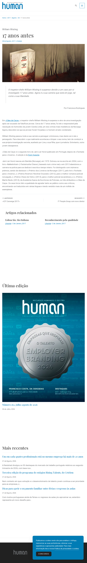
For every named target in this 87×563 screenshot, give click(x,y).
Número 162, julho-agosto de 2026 (19, 404)
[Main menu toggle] (82, 5)
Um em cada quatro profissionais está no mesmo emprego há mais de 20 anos (42, 456)
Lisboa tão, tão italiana (17, 219)
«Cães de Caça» (12, 120)
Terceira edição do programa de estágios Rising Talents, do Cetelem (37, 472)
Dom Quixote (33, 155)
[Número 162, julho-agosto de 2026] (43, 347)
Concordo (43, 554)
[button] (76, 5)
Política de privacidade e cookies (67, 549)
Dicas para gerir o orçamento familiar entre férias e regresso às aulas (39, 488)
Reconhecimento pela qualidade (61, 219)
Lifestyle (19, 41)
